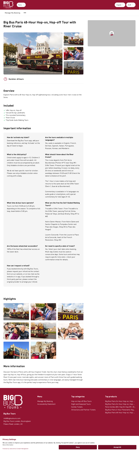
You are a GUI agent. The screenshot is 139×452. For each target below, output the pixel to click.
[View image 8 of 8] (43, 350)
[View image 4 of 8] (16, 331)
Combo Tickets (77, 407)
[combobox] (120, 5)
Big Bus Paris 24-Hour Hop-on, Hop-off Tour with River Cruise (120, 401)
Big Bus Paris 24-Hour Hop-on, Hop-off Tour (120, 404)
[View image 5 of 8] (43, 331)
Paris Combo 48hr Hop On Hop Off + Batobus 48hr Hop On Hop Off (120, 407)
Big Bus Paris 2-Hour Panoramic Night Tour (120, 409)
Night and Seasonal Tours (81, 404)
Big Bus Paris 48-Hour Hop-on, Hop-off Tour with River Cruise (120, 412)
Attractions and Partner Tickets (83, 409)
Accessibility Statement (46, 404)
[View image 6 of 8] (70, 331)
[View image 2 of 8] (73, 53)
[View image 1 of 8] (73, 39)
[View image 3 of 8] (70, 312)
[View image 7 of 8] (16, 350)
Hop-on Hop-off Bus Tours (81, 401)
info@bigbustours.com (11, 418)
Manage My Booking (12, 13)
